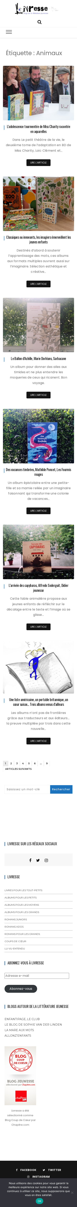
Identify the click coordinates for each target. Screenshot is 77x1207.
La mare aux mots (19, 1030)
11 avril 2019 (62, 687)
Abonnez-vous (20, 988)
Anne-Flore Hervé (25, 114)
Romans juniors (16, 919)
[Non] (72, 1193)
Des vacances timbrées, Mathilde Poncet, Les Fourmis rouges (38, 472)
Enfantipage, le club (22, 1019)
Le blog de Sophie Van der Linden (33, 1024)
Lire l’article (38, 162)
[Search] (39, 22)
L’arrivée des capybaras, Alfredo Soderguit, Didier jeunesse (38, 588)
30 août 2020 (61, 346)
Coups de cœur (15, 941)
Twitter (54, 1170)
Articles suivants (18, 768)
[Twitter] (38, 860)
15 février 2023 (60, 225)
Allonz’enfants (18, 1035)
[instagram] (46, 860)
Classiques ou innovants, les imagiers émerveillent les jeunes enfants (38, 240)
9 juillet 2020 (61, 457)
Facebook (28, 1170)
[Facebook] (30, 860)
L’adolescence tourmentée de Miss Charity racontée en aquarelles (38, 129)
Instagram (41, 1177)
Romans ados (14, 926)
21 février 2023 (61, 114)
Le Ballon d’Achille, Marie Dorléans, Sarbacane (38, 358)
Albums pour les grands (22, 912)
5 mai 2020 (62, 573)
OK (39, 1201)
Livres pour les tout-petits (23, 890)
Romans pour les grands (22, 933)
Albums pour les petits (21, 897)
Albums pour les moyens (22, 904)
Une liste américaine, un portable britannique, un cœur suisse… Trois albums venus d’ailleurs (38, 702)
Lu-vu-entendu (15, 948)
